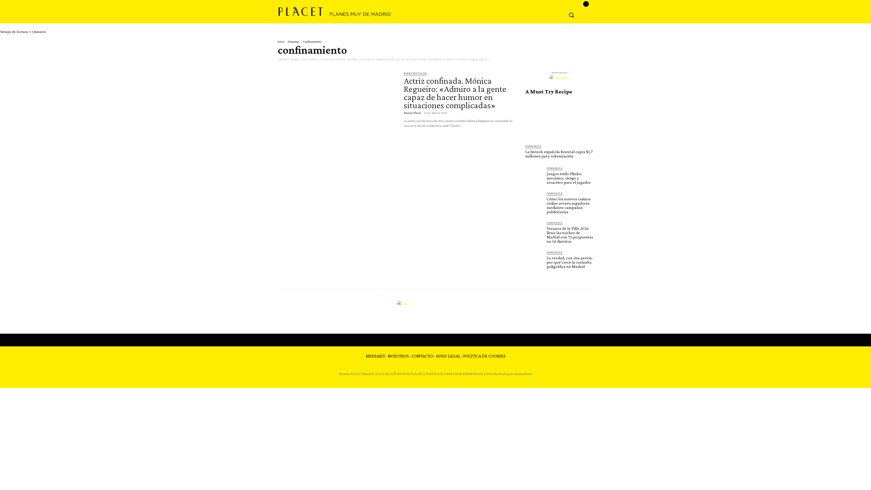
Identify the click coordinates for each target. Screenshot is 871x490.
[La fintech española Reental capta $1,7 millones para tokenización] (559, 119)
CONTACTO (422, 355)
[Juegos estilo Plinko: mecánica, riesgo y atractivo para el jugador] (534, 175)
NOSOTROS (398, 355)
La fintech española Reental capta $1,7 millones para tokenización (559, 153)
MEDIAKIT (375, 355)
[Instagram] (586, 4)
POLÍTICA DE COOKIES (484, 355)
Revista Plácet (412, 113)
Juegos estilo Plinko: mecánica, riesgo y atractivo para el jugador (569, 178)
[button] (571, 15)
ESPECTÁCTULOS (415, 73)
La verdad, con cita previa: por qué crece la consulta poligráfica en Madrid (570, 262)
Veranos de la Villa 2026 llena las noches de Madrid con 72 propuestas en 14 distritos (570, 235)
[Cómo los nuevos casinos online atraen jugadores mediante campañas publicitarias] (534, 200)
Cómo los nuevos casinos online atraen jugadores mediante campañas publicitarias (569, 205)
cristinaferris (523, 374)
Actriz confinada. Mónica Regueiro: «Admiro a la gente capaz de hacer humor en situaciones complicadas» (455, 93)
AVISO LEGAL (448, 355)
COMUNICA (533, 146)
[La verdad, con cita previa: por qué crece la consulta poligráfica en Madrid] (534, 259)
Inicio (281, 41)
